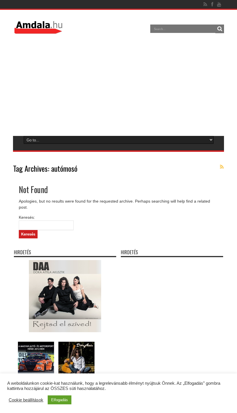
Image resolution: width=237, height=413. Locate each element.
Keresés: (27, 217)
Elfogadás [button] (59, 400)
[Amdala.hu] (39, 31)
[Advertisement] (118, 84)
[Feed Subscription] (221, 167)
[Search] (219, 29)
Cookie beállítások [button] (26, 400)
